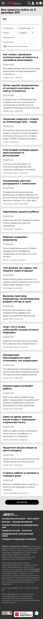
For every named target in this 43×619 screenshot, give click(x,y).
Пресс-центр (33, 519)
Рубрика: (6, 33)
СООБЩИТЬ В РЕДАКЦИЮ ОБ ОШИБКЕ (19, 539)
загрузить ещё (22, 502)
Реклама (6, 522)
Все (4, 19)
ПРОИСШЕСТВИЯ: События (15, 173)
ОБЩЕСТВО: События (13, 77)
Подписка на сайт (11, 531)
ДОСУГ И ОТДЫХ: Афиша (14, 260)
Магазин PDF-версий (22, 522)
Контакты (27, 531)
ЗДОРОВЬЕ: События (12, 288)
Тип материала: (8, 28)
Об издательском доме (13, 519)
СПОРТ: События (11, 142)
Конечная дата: (8, 42)
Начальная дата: (9, 37)
